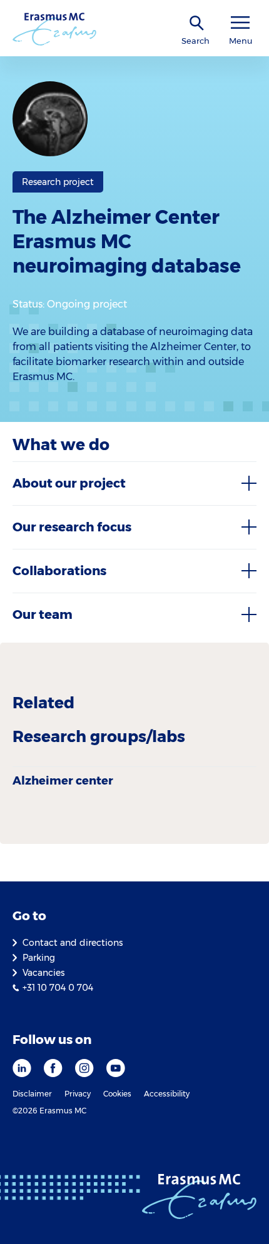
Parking (39, 957)
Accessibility (167, 1093)
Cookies (117, 1093)
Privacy (77, 1093)
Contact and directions (73, 942)
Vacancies (43, 972)
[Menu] (240, 23)
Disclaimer (32, 1093)
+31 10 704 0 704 (58, 987)
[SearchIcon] (197, 23)
